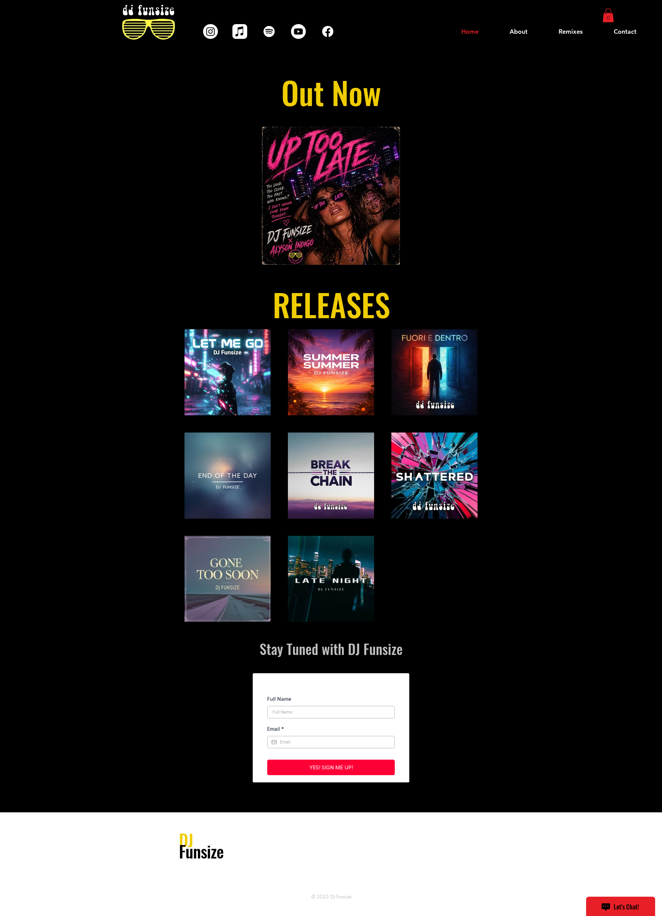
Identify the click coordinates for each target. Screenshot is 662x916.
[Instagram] (210, 31)
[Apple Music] (239, 31)
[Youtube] (298, 31)
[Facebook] (327, 31)
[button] (608, 15)
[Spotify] (269, 31)
